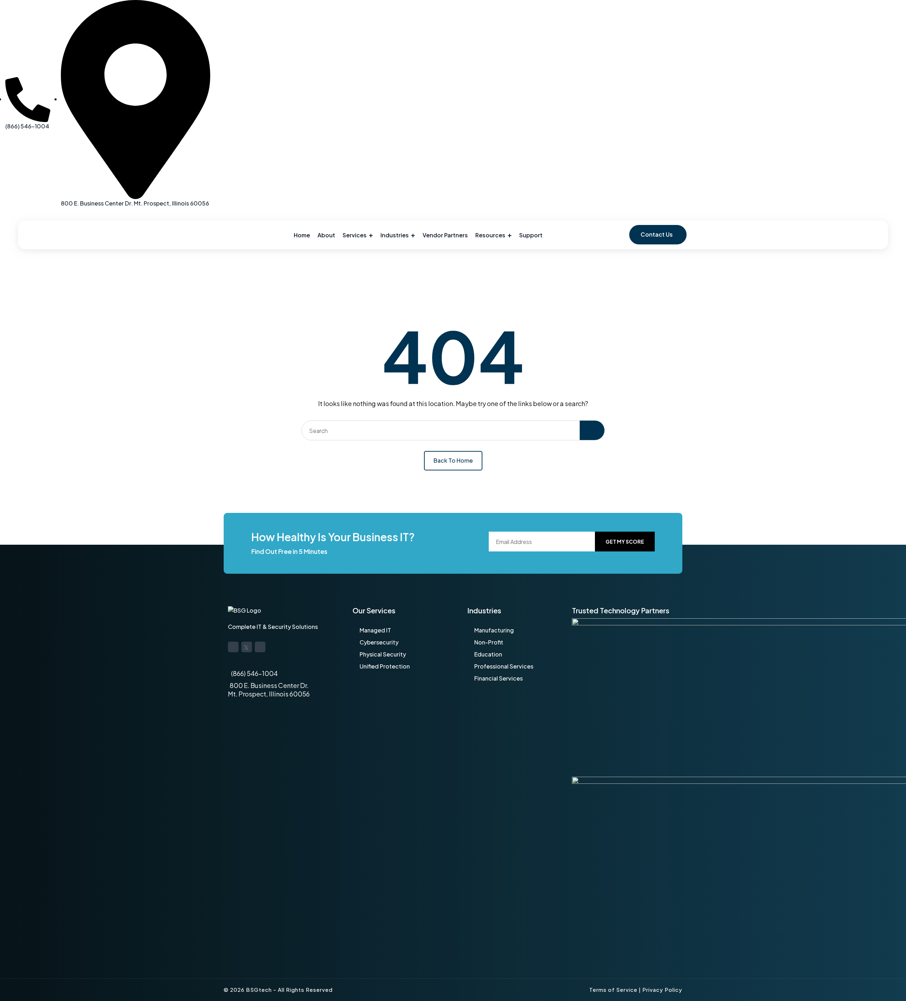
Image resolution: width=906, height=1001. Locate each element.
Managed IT (375, 630)
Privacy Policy (662, 989)
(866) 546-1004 (254, 673)
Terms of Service (613, 989)
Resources (490, 235)
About (326, 235)
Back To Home (453, 460)
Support (531, 235)
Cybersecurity (379, 642)
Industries (394, 235)
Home (302, 235)
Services (355, 235)
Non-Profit (488, 642)
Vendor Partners (445, 235)
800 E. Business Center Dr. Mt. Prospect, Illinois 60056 (269, 689)
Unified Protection (385, 666)
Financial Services (498, 678)
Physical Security (383, 654)
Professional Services (503, 666)
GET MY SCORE (625, 541)
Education (488, 654)
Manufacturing (494, 630)
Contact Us (657, 234)
